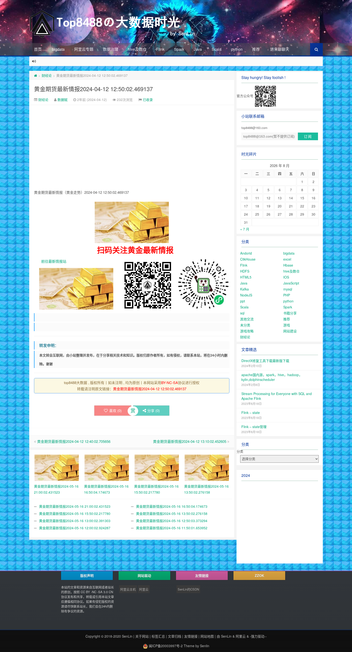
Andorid (246, 253)
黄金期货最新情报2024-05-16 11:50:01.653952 (171, 527)
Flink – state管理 (254, 426)
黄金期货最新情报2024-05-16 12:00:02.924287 (74, 527)
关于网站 (142, 636)
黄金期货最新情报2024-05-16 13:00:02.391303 (74, 520)
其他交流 (247, 319)
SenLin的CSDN (188, 589)
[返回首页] (35, 75)
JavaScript (291, 283)
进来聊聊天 (279, 49)
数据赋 (62, 99)
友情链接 (191, 636)
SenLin (127, 636)
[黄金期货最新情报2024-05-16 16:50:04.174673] (107, 467)
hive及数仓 (137, 49)
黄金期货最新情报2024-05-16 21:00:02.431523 (74, 506)
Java (198, 49)
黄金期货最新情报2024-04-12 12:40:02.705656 (73, 441)
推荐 (256, 49)
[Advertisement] (131, 140)
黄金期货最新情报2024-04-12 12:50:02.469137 (93, 88)
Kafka (244, 289)
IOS (286, 277)
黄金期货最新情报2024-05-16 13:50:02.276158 (171, 513)
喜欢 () (115, 410)
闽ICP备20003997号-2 (165, 645)
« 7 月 (244, 229)
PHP (286, 295)
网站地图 (207, 636)
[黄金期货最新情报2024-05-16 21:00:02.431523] (56, 467)
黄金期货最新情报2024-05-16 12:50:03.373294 (171, 520)
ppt (242, 301)
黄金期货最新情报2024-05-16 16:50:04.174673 (171, 506)
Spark (179, 49)
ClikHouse (247, 259)
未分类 (245, 325)
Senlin (204, 645)
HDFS (244, 271)
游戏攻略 (247, 331)
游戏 (286, 325)
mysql (287, 289)
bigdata (58, 49)
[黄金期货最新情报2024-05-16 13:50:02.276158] (207, 467)
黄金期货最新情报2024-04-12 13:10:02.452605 (189, 441)
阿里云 (143, 589)
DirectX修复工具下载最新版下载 (265, 360)
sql (242, 313)
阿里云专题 (83, 49)
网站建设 (290, 331)
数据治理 (110, 49)
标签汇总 (158, 636)
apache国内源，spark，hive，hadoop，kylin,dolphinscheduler (271, 377)
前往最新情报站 (53, 261)
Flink (160, 49)
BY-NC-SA (169, 382)
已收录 (148, 99)
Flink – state (250, 412)
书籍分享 (290, 313)
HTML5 (245, 277)
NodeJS (246, 295)
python (237, 49)
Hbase (288, 265)
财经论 (47, 75)
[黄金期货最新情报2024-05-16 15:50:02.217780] (157, 467)
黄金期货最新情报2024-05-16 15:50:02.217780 (74, 513)
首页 (38, 49)
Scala (216, 49)
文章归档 (174, 636)
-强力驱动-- (258, 636)
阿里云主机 (128, 589)
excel (287, 259)
